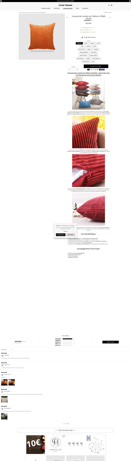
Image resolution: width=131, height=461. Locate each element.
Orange (96, 49)
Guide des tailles (90, 37)
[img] (4, 353)
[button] (1, 1)
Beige (89, 49)
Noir (98, 43)
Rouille (79, 43)
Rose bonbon (84, 52)
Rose (86, 43)
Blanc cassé (93, 55)
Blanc (92, 43)
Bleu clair (82, 49)
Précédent (106, 12)
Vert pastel (86, 61)
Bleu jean (93, 52)
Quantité (74, 66)
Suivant (110, 12)
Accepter (60, 234)
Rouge (88, 46)
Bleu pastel (96, 58)
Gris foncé (80, 58)
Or (93, 61)
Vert (82, 46)
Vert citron (83, 55)
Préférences (65, 231)
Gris (94, 46)
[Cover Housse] (65, 5)
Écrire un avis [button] (110, 342)
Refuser (70, 234)
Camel (88, 58)
